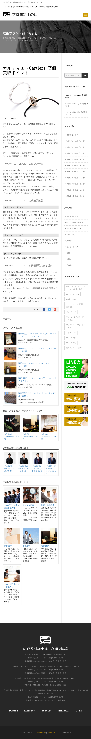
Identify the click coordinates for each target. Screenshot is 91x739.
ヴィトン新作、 (71, 338)
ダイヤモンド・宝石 (73, 228)
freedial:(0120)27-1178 (53, 682)
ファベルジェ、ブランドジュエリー (75, 326)
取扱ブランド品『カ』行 (49, 38)
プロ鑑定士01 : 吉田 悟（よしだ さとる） (9, 468)
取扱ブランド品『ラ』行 (75, 190)
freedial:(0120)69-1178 (53, 670)
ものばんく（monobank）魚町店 (11, 436)
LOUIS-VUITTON (72, 294)
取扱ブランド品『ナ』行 (75, 165)
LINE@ (79, 711)
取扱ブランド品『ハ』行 (75, 172)
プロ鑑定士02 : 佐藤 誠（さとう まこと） (23, 468)
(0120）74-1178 (36, 2)
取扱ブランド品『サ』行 (75, 153)
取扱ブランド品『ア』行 (75, 141)
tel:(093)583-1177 (35, 670)
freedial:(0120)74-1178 (53, 658)
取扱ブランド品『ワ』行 (75, 196)
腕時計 (68, 241)
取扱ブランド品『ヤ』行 (75, 184)
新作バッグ (70, 348)
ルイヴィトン (71, 333)
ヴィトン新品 (71, 343)
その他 (68, 265)
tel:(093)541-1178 (35, 682)
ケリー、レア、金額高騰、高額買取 (75, 305)
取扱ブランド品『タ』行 (75, 159)
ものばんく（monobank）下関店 (48, 436)
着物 (68, 253)
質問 (80, 348)
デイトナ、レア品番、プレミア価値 (75, 318)
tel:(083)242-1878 (35, 697)
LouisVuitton (71, 299)
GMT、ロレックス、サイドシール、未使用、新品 (76, 287)
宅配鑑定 (8, 546)
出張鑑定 (26, 546)
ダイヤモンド (71, 312)
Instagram (63, 711)
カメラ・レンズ (72, 247)
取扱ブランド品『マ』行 (75, 178)
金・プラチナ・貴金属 (74, 222)
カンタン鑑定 (28, 505)
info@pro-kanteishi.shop (16, 2)
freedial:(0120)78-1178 (53, 697)
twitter (13, 711)
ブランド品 (32, 38)
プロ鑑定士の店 (24, 14)
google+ (46, 711)
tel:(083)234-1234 (35, 658)
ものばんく (52, 733)
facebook (29, 711)
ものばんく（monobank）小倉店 (30, 436)
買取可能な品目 (72, 135)
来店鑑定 (45, 546)
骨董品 (68, 259)
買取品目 (21, 38)
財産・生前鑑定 (48, 505)
